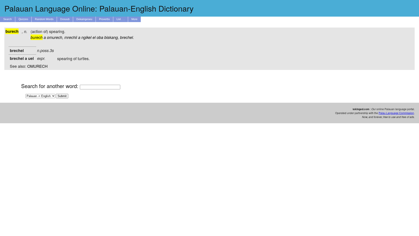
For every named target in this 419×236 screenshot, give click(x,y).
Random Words (44, 19)
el (94, 37)
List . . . (121, 19)
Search (7, 19)
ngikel (86, 37)
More (134, 19)
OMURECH (37, 66)
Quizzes (23, 19)
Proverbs (104, 19)
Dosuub (65, 19)
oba (100, 37)
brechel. (127, 37)
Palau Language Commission (396, 113)
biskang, (111, 37)
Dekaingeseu (84, 19)
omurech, (55, 37)
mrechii (70, 37)
